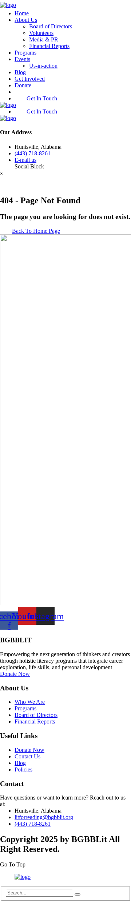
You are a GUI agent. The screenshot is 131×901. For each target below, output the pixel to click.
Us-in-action (43, 66)
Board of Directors (50, 26)
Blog (20, 72)
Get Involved (30, 79)
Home (22, 13)
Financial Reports (49, 46)
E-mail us (25, 160)
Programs (25, 52)
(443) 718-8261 (33, 153)
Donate (23, 85)
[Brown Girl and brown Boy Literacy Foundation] (8, 5)
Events (22, 59)
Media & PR (43, 39)
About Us (26, 20)
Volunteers (41, 33)
